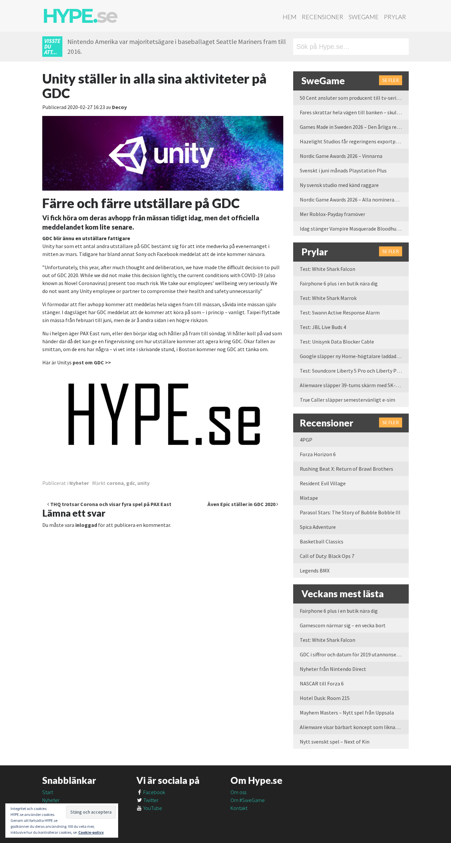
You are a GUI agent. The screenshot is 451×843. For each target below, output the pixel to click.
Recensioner (322, 16)
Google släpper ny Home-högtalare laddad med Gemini (354, 356)
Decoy (119, 107)
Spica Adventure (318, 527)
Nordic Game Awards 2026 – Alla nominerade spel (354, 199)
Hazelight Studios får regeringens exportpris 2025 (354, 141)
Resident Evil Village (323, 483)
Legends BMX (315, 570)
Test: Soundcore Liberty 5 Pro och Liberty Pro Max (354, 370)
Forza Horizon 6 (318, 454)
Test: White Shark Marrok (328, 298)
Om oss (238, 792)
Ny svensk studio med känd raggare (339, 185)
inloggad (86, 525)
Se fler (390, 80)
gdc (130, 483)
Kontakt (238, 808)
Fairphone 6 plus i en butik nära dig (339, 283)
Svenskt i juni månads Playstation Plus (343, 170)
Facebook (153, 792)
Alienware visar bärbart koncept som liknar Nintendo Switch (354, 727)
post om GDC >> (92, 362)
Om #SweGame (247, 800)
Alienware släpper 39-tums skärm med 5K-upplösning (354, 385)
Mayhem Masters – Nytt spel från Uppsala (347, 712)
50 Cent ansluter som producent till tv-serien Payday (354, 97)
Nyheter (79, 483)
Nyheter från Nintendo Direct (333, 669)
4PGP (306, 439)
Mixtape (309, 498)
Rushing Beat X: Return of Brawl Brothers (346, 468)
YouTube (152, 808)
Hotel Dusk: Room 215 (325, 698)
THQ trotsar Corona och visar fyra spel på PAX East (110, 504)
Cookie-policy (91, 832)
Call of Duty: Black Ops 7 (327, 556)
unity (143, 483)
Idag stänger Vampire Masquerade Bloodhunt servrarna (354, 228)
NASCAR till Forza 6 (322, 683)
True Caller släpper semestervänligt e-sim (347, 399)
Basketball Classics (321, 541)
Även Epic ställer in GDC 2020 (241, 504)
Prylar (395, 16)
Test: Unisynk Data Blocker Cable (337, 341)
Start (47, 792)
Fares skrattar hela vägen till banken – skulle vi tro (354, 112)
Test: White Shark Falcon (327, 269)
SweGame (364, 16)
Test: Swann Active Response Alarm (340, 312)
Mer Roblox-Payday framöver (332, 214)
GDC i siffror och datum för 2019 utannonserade (353, 654)
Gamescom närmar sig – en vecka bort (343, 625)
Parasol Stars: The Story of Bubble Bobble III (350, 512)
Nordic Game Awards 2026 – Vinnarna (341, 156)
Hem (289, 16)
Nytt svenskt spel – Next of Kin (334, 741)
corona (115, 483)
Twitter (150, 800)
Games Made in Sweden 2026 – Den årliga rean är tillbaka (354, 127)
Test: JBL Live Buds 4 (323, 327)
